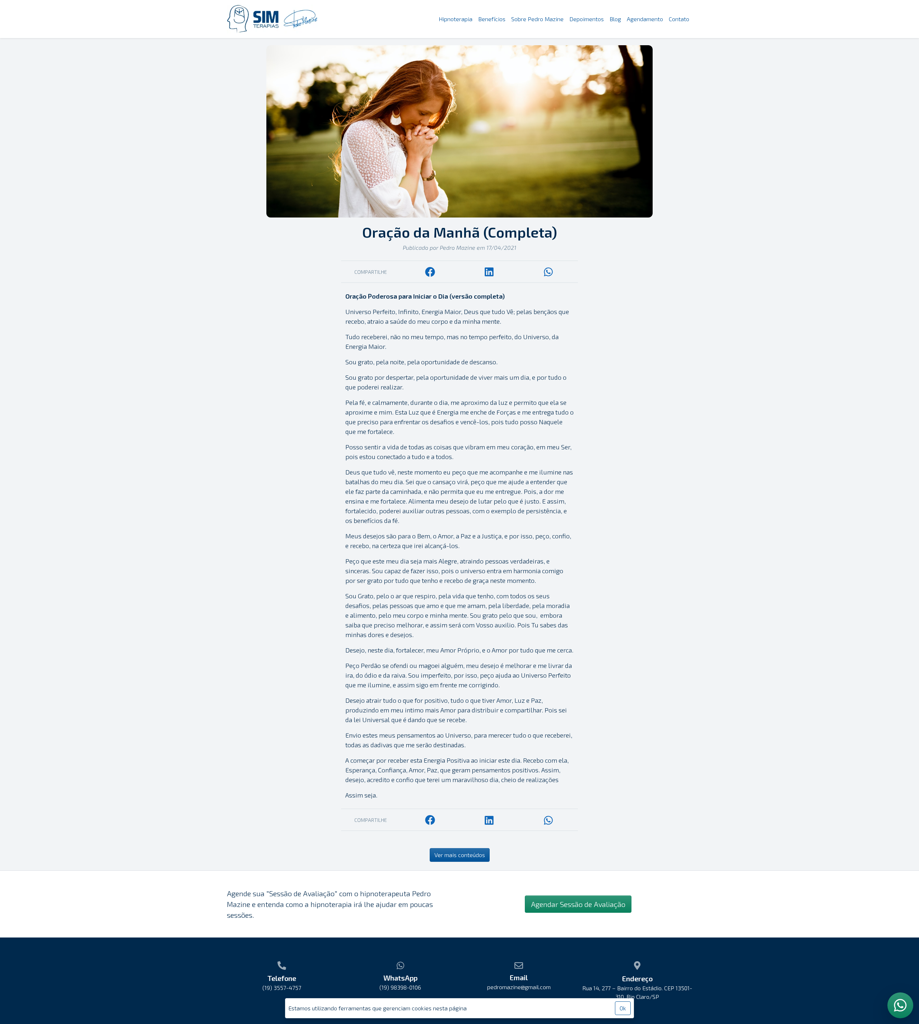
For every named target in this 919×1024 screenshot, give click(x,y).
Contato (679, 18)
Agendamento (645, 18)
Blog (615, 18)
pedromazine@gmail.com (519, 986)
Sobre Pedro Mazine (537, 18)
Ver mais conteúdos (459, 854)
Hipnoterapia (455, 18)
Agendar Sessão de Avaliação (578, 904)
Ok (623, 1008)
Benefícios (491, 18)
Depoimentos (586, 18)
